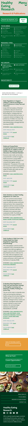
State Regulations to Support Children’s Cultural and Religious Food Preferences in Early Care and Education (14, 103)
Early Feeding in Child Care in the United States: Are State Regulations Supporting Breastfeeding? (13, 241)
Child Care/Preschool (16, 127)
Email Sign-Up (22, 394)
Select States (14, 86)
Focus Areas (22, 397)
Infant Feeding (7, 219)
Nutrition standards (18, 219)
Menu (23, 3)
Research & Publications (19, 399)
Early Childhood (8, 137)
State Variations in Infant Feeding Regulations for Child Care (13, 195)
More (12, 124)
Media (5, 175)
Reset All (23, 20)
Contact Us (22, 402)
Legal (18, 313)
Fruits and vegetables (9, 313)
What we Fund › (11, 356)
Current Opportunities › (13, 360)
